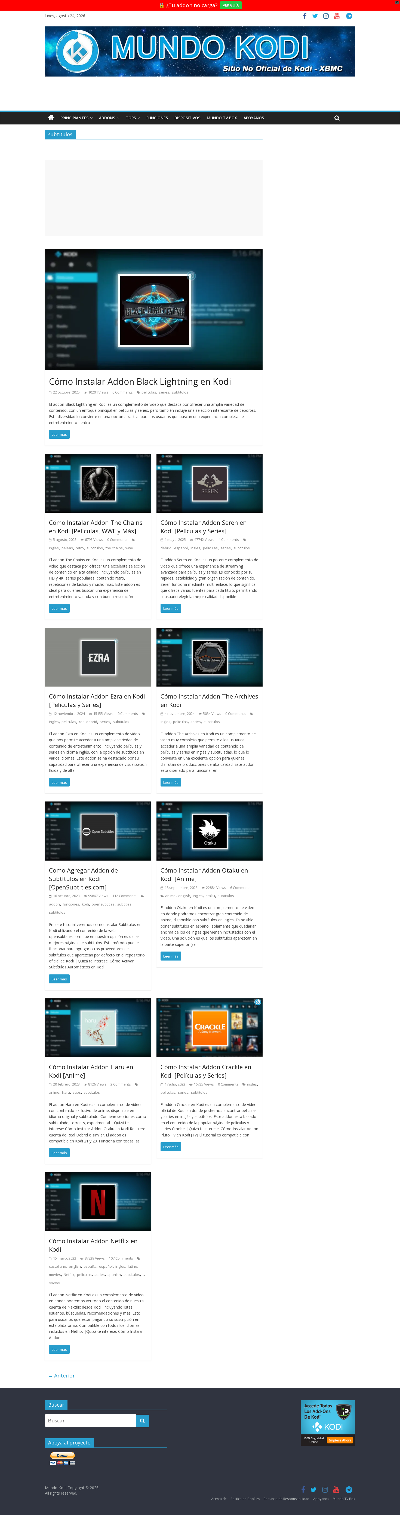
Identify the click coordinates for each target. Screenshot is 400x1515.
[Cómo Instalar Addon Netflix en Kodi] (98, 1176)
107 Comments (121, 1258)
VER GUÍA (231, 5)
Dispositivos (187, 117)
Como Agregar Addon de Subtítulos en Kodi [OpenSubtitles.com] (83, 878)
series (164, 392)
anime (170, 895)
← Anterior (61, 1375)
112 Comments (124, 895)
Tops (131, 117)
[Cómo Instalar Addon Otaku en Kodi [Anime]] (209, 805)
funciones (71, 904)
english (184, 895)
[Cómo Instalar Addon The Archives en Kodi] (209, 631)
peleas (67, 547)
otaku (210, 895)
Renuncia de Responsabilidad (286, 1498)
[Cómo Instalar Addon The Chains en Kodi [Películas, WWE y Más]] (98, 457)
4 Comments (229, 539)
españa (90, 1266)
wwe (129, 547)
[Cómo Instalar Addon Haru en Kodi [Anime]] (98, 1002)
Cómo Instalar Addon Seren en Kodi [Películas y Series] (204, 526)
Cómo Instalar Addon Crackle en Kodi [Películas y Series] (206, 1071)
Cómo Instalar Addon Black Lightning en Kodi (140, 381)
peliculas (148, 392)
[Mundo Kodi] (51, 118)
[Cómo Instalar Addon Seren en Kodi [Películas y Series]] (209, 457)
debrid (166, 547)
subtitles (124, 904)
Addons (107, 117)
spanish (114, 1274)
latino (132, 1266)
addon (54, 904)
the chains (114, 547)
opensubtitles (103, 904)
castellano (57, 1266)
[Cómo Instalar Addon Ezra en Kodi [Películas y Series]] (98, 631)
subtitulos (180, 392)
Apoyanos (254, 117)
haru (66, 1092)
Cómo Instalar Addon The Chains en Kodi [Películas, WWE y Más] (96, 526)
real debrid (88, 721)
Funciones (157, 117)
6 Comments (240, 887)
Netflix (69, 1274)
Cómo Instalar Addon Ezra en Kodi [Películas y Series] (97, 700)
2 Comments (120, 1084)
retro (80, 547)
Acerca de (219, 1498)
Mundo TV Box (222, 117)
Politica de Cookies (245, 1498)
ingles (54, 547)
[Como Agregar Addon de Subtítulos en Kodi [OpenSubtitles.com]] (98, 805)
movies (55, 1274)
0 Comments (122, 392)
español (181, 547)
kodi (85, 904)
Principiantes (74, 117)
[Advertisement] (154, 198)
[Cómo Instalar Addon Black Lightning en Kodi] (154, 253)
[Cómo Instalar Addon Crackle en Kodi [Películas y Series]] (209, 1002)
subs (77, 1092)
